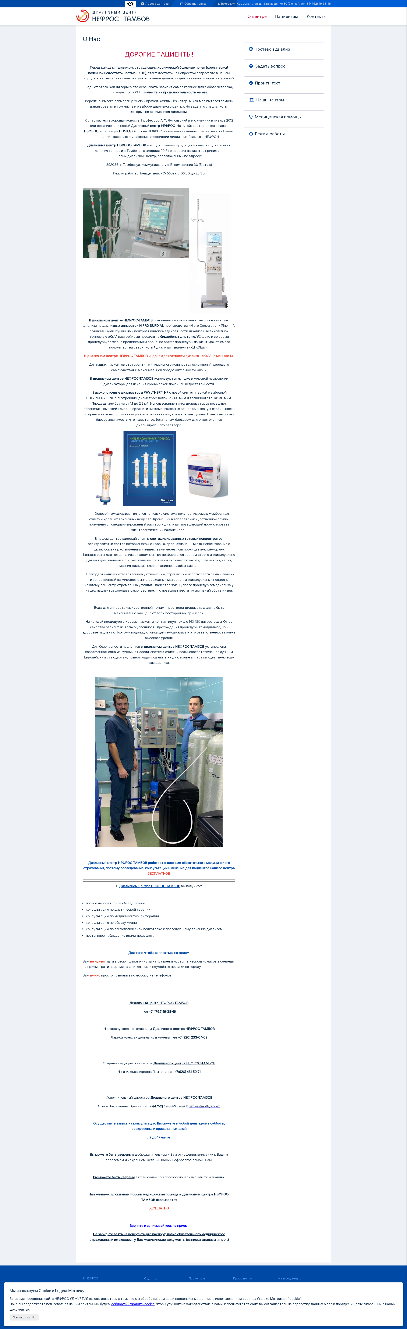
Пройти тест (267, 83)
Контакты (316, 16)
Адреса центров (157, 3)
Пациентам (286, 16)
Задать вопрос (270, 66)
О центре (257, 16)
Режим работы (269, 133)
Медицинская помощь (277, 116)
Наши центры (269, 99)
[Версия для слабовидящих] (130, 6)
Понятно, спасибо (24, 1317)
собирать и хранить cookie (133, 1304)
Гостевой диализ (272, 49)
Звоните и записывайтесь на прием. (159, 1226)
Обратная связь (195, 3)
